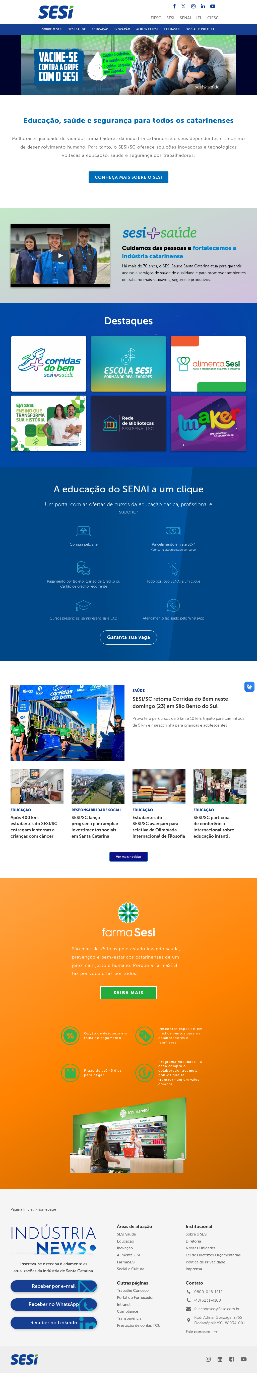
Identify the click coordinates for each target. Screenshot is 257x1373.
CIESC (213, 18)
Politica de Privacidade (205, 1262)
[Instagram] (208, 1359)
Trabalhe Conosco (133, 1290)
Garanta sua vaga (128, 637)
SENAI (185, 18)
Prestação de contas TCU (139, 1325)
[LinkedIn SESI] (203, 6)
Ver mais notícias (128, 857)
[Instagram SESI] (194, 6)
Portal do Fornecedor (135, 1297)
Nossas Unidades (201, 1248)
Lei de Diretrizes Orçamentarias (213, 1255)
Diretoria (193, 1241)
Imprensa (194, 1269)
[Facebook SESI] (175, 6)
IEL (199, 18)
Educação (100, 29)
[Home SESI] (56, 12)
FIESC (156, 18)
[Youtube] (243, 1359)
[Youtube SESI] (213, 6)
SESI (170, 18)
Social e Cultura (200, 29)
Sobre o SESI (52, 29)
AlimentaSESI (147, 29)
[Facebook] (232, 1359)
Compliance (127, 1311)
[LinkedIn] (220, 1359)
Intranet (124, 1304)
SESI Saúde (77, 29)
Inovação (122, 29)
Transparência (129, 1318)
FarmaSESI (172, 29)
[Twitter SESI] (184, 6)
